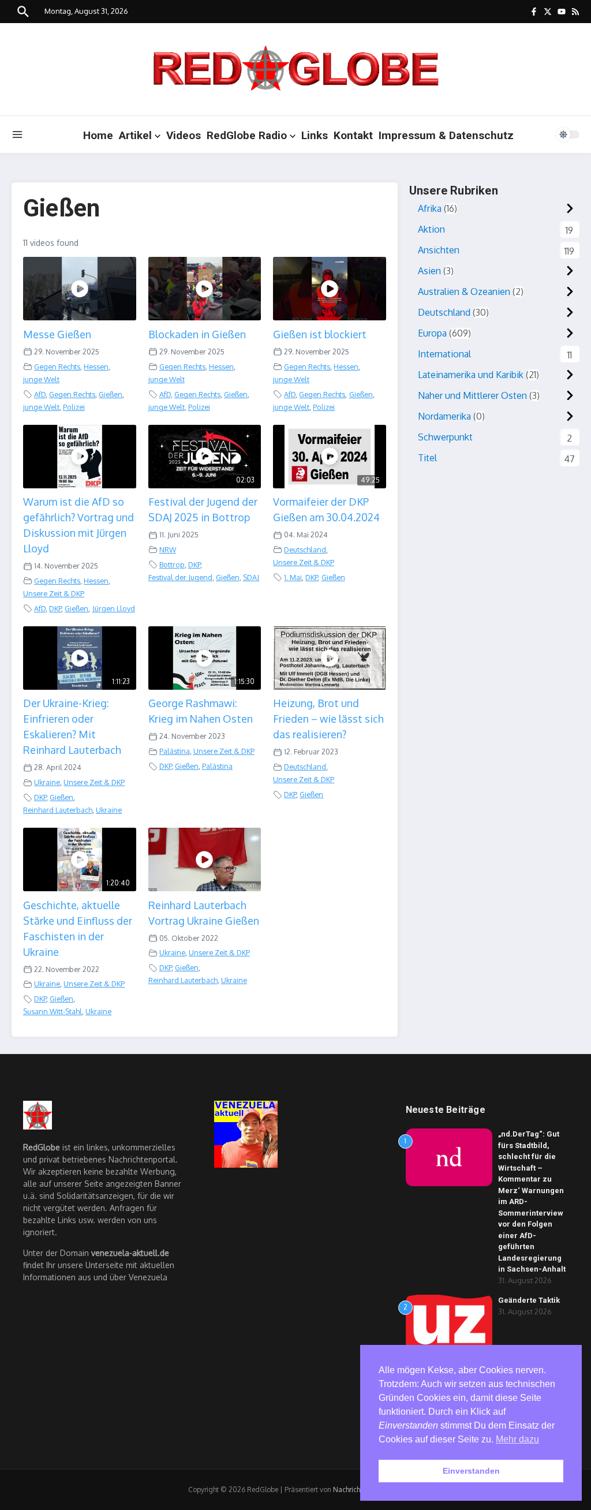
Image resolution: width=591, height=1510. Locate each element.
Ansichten (438, 250)
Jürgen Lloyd (113, 608)
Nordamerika (444, 416)
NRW (167, 549)
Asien (429, 270)
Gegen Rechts (57, 366)
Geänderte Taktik (529, 1300)
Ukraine (47, 782)
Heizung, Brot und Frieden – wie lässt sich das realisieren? (328, 719)
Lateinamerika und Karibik (470, 374)
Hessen (96, 366)
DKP (55, 608)
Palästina (174, 751)
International (444, 354)
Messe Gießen (57, 334)
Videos (183, 135)
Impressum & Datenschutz (446, 135)
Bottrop (172, 564)
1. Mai (293, 577)
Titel (427, 458)
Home (98, 135)
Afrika (430, 208)
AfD (40, 394)
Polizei (74, 407)
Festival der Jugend (180, 577)
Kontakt (353, 135)
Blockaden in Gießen (197, 334)
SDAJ (251, 577)
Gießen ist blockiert (319, 334)
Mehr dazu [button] (517, 1439)
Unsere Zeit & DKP (53, 593)
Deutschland (305, 549)
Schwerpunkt (445, 437)
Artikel (135, 135)
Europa (432, 333)
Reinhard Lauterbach (57, 809)
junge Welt (41, 379)
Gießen (110, 394)
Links (314, 135)
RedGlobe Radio (247, 135)
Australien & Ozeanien (464, 291)
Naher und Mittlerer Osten (472, 395)
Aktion (431, 229)
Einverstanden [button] (471, 1470)
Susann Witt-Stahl (52, 1011)
